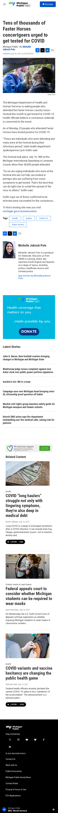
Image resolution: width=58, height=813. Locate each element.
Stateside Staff (11, 684)
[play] (4, 809)
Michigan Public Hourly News (18, 777)
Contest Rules (12, 783)
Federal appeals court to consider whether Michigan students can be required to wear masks (29, 596)
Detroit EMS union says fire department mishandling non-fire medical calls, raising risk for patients (28, 419)
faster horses (18, 224)
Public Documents (14, 771)
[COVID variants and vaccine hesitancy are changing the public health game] (28, 646)
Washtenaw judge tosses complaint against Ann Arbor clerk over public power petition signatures (28, 371)
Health (15, 218)
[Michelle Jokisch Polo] (9, 249)
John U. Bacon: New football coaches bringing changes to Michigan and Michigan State (26, 358)
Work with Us (11, 765)
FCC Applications (13, 796)
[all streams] (54, 809)
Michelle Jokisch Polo (32, 245)
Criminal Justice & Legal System (18, 584)
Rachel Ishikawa (12, 522)
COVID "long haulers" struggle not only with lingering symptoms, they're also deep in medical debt (24, 505)
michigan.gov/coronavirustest (19, 211)
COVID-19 (43, 218)
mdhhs (29, 218)
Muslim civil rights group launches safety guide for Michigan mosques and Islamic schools (29, 405)
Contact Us (10, 759)
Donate (49, 4)
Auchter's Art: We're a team (16, 381)
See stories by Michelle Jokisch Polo (34, 277)
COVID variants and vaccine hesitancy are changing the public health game (29, 673)
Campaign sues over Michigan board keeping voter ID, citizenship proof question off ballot (28, 393)
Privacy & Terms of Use (16, 790)
